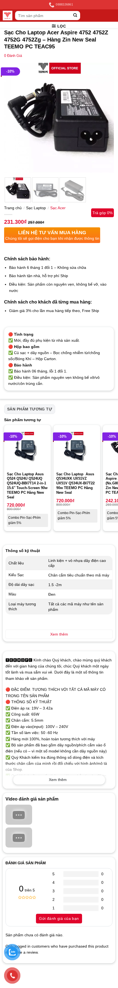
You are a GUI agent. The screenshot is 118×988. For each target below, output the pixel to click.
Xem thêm (58, 779)
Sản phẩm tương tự (29, 409)
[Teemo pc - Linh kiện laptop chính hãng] (7, 15)
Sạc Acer (58, 208)
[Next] (105, 118)
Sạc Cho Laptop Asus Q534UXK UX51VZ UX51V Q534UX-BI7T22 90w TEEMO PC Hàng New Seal (75, 483)
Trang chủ (13, 208)
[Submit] (75, 15)
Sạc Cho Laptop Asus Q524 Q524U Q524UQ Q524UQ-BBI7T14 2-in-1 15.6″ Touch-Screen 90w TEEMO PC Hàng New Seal (27, 485)
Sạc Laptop (36, 208)
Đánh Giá (13, 56)
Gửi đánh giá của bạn (59, 918)
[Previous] (13, 118)
